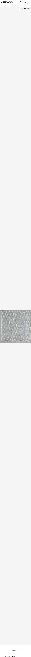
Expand (14, 650)
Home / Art (3, 5)
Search (24, 3)
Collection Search (12, 5)
